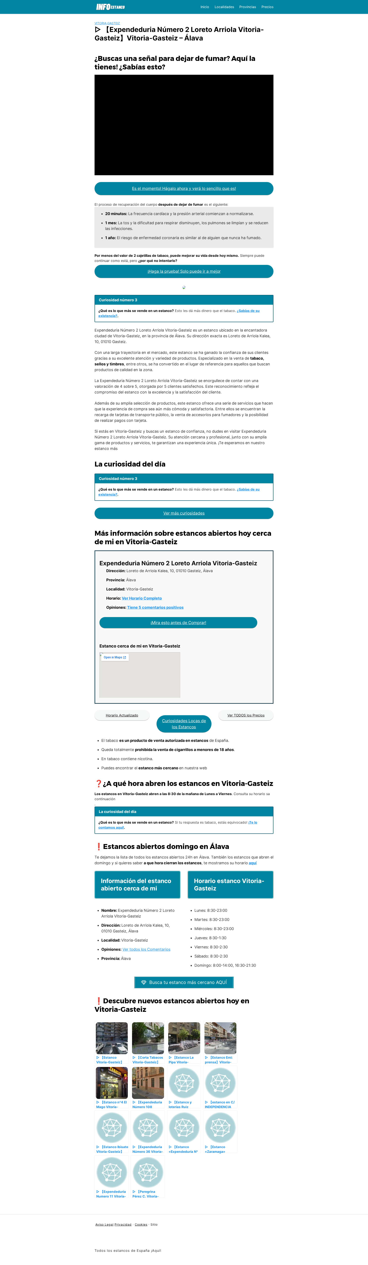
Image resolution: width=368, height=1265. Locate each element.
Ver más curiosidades (184, 513)
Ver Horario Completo (142, 598)
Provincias (247, 7)
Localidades (224, 7)
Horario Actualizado (122, 715)
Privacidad (123, 1224)
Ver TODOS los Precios (245, 715)
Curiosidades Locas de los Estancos (184, 723)
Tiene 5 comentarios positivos (155, 607)
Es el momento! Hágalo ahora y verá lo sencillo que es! (184, 188)
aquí (253, 863)
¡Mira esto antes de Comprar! (178, 622)
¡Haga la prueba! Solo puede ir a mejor (184, 271)
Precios (267, 7)
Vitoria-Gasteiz (107, 23)
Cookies (141, 1224)
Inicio (205, 7)
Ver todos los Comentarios (146, 949)
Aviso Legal (104, 1224)
